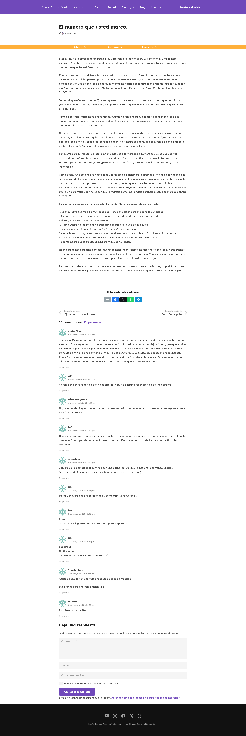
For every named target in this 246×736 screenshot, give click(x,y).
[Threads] (140, 716)
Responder (64, 367)
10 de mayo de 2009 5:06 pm (81, 462)
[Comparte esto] (115, 299)
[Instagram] (115, 716)
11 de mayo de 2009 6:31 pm (80, 541)
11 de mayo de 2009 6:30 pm (81, 514)
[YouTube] (106, 716)
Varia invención (150, 47)
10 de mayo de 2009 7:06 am (81, 334)
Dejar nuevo (93, 322)
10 (116, 47)
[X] (131, 716)
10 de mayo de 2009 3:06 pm (81, 430)
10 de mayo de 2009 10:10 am (81, 403)
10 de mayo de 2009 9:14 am (81, 379)
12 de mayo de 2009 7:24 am (81, 573)
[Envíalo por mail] (107, 299)
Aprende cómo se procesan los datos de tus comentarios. (145, 697)
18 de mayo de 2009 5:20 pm (81, 605)
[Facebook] (123, 716)
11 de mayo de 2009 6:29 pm (81, 490)
